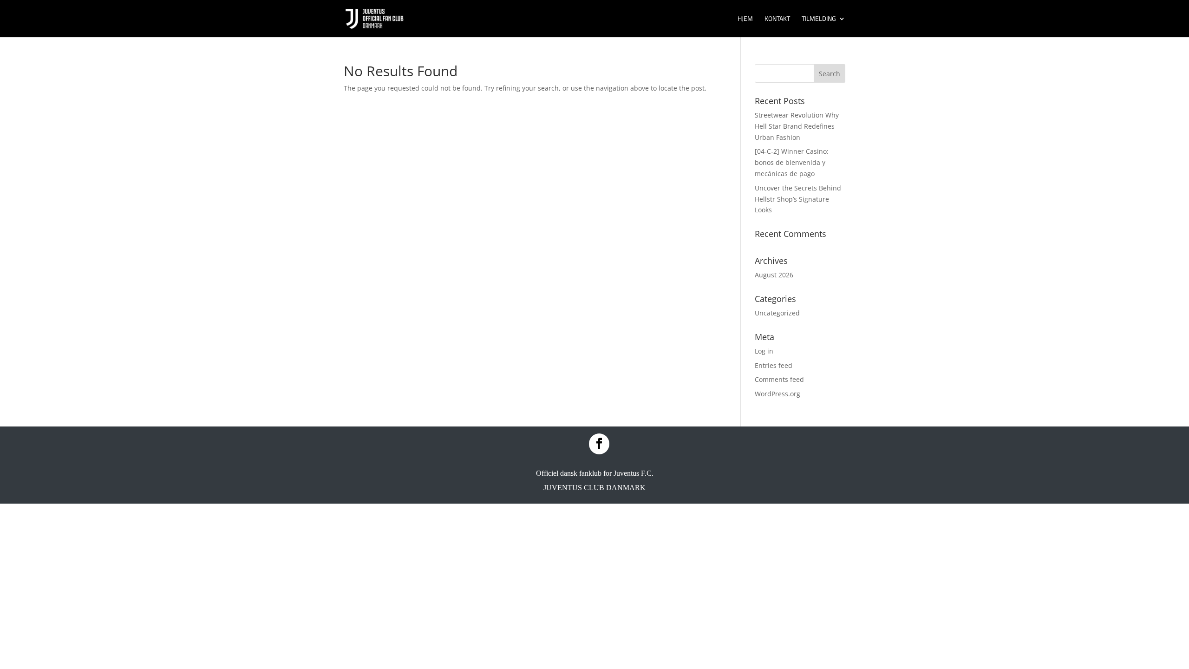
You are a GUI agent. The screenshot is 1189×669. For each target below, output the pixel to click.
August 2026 (774, 274)
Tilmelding (819, 19)
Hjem (745, 19)
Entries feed (773, 365)
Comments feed (779, 379)
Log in (764, 351)
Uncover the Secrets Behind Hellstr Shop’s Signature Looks (798, 199)
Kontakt (777, 19)
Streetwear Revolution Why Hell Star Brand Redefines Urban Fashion (797, 126)
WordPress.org (777, 393)
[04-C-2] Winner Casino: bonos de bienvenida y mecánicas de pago (792, 162)
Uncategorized (777, 312)
